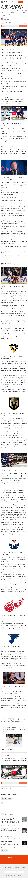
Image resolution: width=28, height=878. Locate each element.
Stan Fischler (9, 824)
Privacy (16, 867)
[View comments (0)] (7, 22)
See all (3, 850)
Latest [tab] (6, 814)
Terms (19, 867)
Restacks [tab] (10, 798)
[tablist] (6, 798)
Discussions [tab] (11, 814)
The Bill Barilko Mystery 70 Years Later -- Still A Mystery (10, 818)
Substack (8, 875)
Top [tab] (2, 814)
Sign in (25, 1)
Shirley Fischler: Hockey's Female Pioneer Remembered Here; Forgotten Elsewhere (10, 830)
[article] (14, 822)
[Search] (25, 814)
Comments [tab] (4, 798)
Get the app (20, 872)
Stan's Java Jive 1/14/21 (7, 841)
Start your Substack (10, 872)
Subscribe (20, 1)
